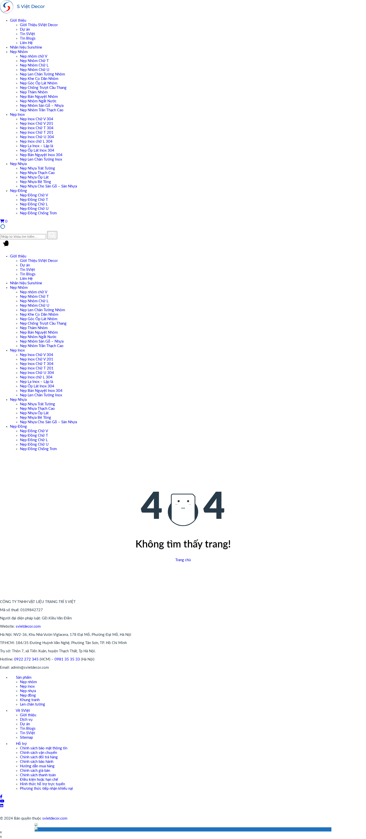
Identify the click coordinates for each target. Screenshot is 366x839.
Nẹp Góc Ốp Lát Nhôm (38, 83)
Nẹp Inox (17, 115)
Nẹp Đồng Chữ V (34, 195)
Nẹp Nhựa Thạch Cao (37, 173)
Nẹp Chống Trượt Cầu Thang (43, 88)
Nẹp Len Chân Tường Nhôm (42, 74)
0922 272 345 (26, 659)
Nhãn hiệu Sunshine (26, 47)
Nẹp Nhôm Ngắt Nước (38, 101)
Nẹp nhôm (28, 682)
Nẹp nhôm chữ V (33, 56)
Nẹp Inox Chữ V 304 (36, 119)
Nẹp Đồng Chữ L (34, 204)
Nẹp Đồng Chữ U (34, 209)
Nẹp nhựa (28, 691)
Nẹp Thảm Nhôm (34, 92)
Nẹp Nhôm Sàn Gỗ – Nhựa (41, 106)
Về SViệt (22, 711)
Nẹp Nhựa (18, 164)
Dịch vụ (26, 719)
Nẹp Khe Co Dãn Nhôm (39, 79)
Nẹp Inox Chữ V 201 (36, 123)
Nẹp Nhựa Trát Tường (37, 168)
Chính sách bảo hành (36, 762)
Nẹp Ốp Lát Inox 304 (37, 150)
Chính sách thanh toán (38, 775)
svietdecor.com (28, 626)
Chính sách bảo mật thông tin (43, 748)
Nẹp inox (27, 686)
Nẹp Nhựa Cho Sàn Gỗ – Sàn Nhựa (48, 186)
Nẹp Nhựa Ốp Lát (34, 177)
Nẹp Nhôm (19, 52)
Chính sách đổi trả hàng (39, 757)
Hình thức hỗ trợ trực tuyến (42, 784)
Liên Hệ (26, 43)
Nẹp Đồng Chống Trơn (38, 213)
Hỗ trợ (21, 744)
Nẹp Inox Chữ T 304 (37, 128)
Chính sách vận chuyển (38, 753)
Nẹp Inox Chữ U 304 (37, 137)
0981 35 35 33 (67, 659)
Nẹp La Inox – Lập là (36, 146)
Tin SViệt (27, 34)
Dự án (25, 29)
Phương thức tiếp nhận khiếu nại (46, 788)
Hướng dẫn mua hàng (37, 766)
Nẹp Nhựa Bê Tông (35, 182)
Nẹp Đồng (18, 191)
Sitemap (26, 737)
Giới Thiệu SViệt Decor (39, 25)
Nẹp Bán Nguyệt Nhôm (39, 97)
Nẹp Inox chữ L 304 (36, 141)
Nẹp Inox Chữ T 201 (37, 132)
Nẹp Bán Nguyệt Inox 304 (41, 155)
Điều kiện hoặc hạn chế (39, 779)
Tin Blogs (28, 38)
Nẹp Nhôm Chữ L (34, 65)
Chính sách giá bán (35, 771)
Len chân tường (32, 704)
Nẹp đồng (28, 695)
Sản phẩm (23, 677)
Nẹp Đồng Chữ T (34, 200)
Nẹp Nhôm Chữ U (34, 70)
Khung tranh (30, 700)
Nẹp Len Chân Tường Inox (41, 159)
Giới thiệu (18, 20)
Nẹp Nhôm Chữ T (34, 61)
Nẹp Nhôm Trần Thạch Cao (41, 110)
